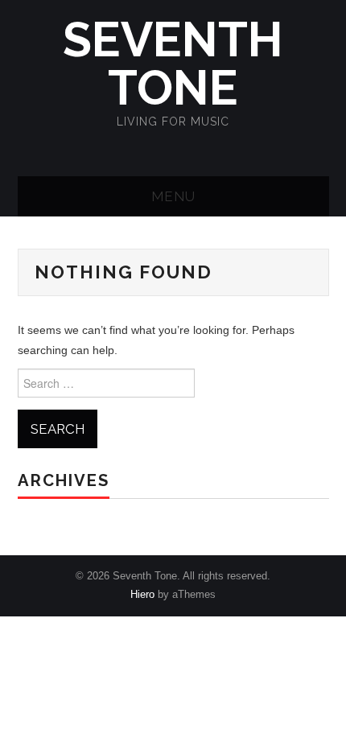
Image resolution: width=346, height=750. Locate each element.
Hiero (142, 594)
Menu (173, 196)
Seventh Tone (173, 63)
